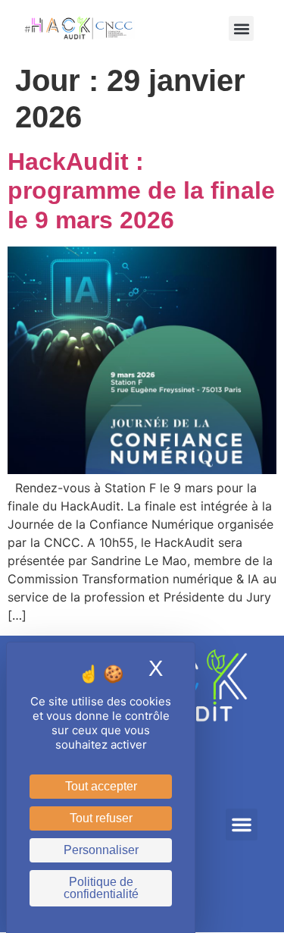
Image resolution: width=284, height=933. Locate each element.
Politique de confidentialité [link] (101, 887)
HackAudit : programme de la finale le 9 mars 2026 (141, 191)
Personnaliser (101, 849)
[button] (241, 28)
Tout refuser (101, 818)
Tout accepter (101, 786)
